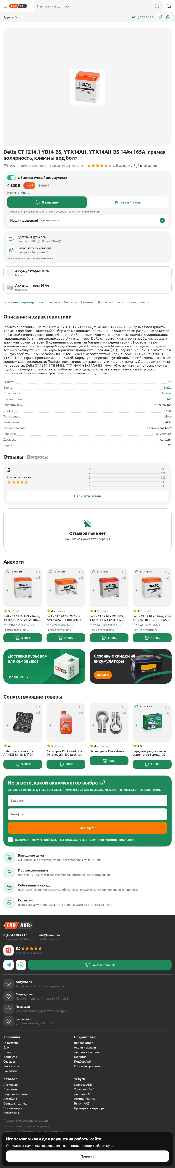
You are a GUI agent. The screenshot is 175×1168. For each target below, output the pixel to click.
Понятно (87, 1156)
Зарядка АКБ (83, 1084)
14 (170, 381)
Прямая (166, 393)
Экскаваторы (12, 1108)
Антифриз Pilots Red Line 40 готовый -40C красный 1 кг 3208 (66, 752)
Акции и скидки (85, 1047)
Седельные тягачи (16, 1094)
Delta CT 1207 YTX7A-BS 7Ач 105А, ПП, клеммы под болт (66, 618)
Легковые (10, 1084)
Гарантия (80, 1057)
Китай (167, 410)
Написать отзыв (87, 496)
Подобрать (87, 828)
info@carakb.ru (49, 935)
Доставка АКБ (83, 1094)
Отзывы (13, 457)
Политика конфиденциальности (25, 1120)
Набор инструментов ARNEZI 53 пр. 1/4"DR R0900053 (18, 752)
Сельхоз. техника (15, 1103)
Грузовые (10, 1089)
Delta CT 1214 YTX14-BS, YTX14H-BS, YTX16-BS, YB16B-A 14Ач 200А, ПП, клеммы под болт (107, 618)
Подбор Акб (82, 1061)
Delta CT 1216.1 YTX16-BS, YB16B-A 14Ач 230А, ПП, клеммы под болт (21, 618)
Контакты (10, 1057)
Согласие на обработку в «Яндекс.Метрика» (33, 1131)
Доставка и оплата (86, 1052)
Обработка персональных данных (27, 1126)
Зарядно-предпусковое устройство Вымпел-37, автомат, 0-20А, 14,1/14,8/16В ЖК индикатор (149, 752)
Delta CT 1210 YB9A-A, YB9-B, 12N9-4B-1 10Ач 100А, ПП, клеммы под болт (152, 618)
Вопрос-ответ (83, 1042)
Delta (168, 387)
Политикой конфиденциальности (112, 839)
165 (169, 399)
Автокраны (11, 1113)
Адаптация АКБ (84, 1098)
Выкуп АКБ (82, 1103)
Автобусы (10, 1098)
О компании (11, 1042)
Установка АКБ (84, 1089)
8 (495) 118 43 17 (141, 17)
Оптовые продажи (87, 1066)
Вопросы (38, 457)
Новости (9, 1052)
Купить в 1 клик (128, 202)
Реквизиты (11, 1066)
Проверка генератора (89, 1108)
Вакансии (10, 1071)
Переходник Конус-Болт (107, 751)
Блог (6, 1047)
